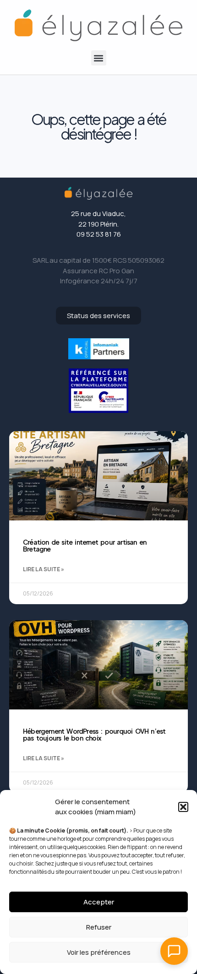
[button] (183, 807)
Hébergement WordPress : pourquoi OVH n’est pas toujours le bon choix (94, 734)
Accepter (98, 902)
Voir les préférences (99, 952)
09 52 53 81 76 (99, 234)
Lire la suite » (43, 569)
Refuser (98, 927)
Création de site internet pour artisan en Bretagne (84, 545)
